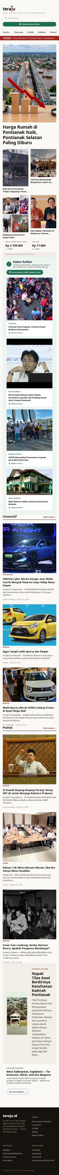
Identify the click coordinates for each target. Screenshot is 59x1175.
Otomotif (36, 1125)
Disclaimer (8, 1160)
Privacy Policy (9, 1157)
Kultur (35, 1132)
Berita (6, 32)
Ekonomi (18, 32)
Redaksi (6, 1150)
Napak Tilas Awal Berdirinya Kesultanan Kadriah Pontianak (42, 984)
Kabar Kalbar (38, 1135)
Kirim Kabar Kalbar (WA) (43, 1160)
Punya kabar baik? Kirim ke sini (26, 272)
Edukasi (42, 32)
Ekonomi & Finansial (41, 1121)
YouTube (36, 1150)
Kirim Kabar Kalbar (31, 24)
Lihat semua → (49, 517)
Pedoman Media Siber (13, 1154)
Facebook (36, 1157)
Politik (30, 32)
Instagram (36, 1154)
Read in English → (17, 1092)
